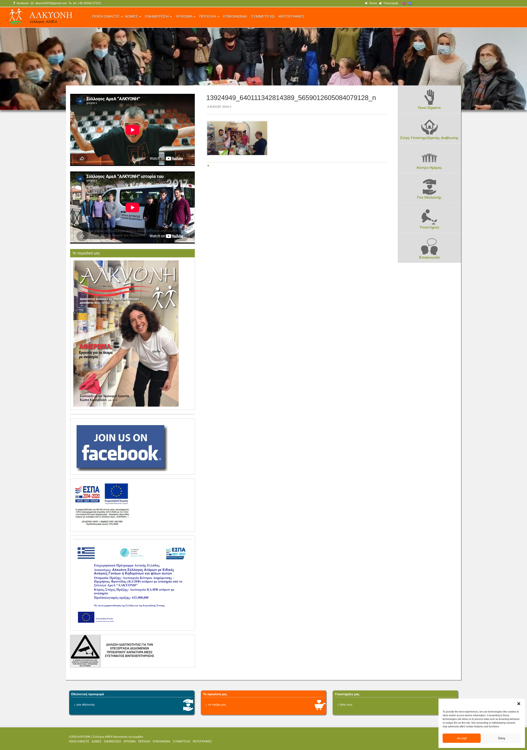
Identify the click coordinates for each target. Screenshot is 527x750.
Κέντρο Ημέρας (429, 168)
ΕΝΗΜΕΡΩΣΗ (157, 16)
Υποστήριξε (390, 3)
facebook (22, 3)
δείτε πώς (346, 704)
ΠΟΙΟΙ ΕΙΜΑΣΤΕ (106, 16)
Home (372, 3)
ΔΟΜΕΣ (132, 16)
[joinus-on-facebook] (120, 446)
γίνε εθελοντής (85, 704)
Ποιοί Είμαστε (429, 108)
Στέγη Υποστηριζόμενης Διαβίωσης (429, 138)
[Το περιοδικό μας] (126, 333)
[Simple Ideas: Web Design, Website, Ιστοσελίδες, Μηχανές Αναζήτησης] (411, 741)
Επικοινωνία (429, 257)
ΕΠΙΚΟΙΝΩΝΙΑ (235, 16)
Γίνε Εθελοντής (429, 197)
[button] (519, 704)
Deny (501, 738)
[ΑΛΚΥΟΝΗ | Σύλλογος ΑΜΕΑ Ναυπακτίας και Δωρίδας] (46, 17)
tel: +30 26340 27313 (86, 3)
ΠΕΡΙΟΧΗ (208, 16)
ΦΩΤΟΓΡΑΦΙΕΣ (291, 16)
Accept (461, 738)
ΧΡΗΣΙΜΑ (184, 16)
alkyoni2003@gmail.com (50, 3)
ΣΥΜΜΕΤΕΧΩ (262, 16)
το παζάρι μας (217, 704)
